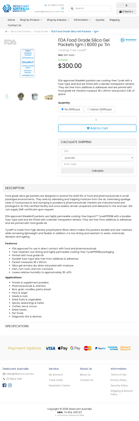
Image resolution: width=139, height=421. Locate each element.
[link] (4, 385)
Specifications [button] (17, 326)
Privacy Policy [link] (119, 380)
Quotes (100, 20)
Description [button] (14, 188)
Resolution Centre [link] (59, 385)
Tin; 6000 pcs (72, 109)
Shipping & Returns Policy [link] (122, 392)
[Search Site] (72, 8)
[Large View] (7, 96)
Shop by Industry (57, 20)
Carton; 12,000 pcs (101, 109)
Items (127, 11)
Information (81, 20)
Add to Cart (99, 128)
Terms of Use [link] (118, 374)
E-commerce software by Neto (69, 415)
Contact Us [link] (86, 380)
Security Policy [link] (119, 385)
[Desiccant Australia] (16, 8)
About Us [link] (85, 374)
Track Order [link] (56, 380)
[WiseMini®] (128, 40)
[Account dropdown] (126, 5)
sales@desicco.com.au (49, 11)
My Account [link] (56, 374)
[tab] (69, 188)
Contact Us (14, 25)
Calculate (97, 170)
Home (11, 20)
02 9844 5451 (56, 5)
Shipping (115, 20)
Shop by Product (30, 20)
